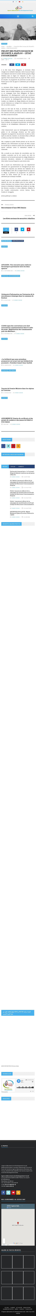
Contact (21, 1309)
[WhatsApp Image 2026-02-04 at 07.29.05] (26, 716)
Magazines (6, 1120)
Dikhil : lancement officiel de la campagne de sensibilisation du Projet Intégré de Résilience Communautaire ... (22, 503)
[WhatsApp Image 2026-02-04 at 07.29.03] (26, 741)
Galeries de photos (8, 1309)
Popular (13, 466)
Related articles (6, 241)
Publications (26, 1307)
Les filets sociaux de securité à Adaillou (19, 218)
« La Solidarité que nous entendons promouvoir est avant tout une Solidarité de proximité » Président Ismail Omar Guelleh (17, 361)
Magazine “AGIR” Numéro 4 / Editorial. (15, 1124)
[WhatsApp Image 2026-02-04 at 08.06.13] (10, 792)
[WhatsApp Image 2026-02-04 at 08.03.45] (10, 716)
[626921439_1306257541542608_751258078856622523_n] (10, 845)
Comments (21, 466)
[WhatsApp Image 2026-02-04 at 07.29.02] (26, 728)
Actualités (4, 43)
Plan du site (29, 1309)
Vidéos (16, 1309)
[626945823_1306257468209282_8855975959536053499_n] (26, 845)
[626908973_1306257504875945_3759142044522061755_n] (26, 832)
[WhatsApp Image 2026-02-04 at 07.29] (26, 754)
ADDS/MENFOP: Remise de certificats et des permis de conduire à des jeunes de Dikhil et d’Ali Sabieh (17, 420)
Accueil (7, 1307)
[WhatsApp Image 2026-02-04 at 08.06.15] (10, 805)
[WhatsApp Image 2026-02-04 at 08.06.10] (10, 779)
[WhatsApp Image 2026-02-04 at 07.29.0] (10, 767)
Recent (5, 466)
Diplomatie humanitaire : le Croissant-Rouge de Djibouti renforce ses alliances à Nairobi (22, 473)
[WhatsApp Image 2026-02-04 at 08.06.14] (26, 792)
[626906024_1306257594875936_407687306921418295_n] (10, 832)
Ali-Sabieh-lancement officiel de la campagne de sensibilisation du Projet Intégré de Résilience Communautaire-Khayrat (22, 483)
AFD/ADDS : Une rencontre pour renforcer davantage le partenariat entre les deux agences (16, 266)
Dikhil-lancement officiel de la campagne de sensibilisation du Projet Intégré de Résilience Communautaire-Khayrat (22, 493)
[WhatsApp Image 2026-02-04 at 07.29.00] (10, 728)
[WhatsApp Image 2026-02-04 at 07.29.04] (10, 741)
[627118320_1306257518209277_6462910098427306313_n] (26, 857)
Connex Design (7, 58)
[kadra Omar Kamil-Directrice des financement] (26, 638)
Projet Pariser (12, 370)
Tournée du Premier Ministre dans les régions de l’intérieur (17, 389)
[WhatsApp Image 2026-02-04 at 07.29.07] (26, 767)
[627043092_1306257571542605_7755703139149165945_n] (10, 857)
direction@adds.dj (10, 1184)
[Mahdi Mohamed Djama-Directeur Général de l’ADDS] (26, 625)
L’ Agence (12, 1307)
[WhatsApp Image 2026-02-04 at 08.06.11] (26, 779)
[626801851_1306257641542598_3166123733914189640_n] (10, 819)
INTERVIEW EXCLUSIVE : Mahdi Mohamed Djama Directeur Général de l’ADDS (22, 513)
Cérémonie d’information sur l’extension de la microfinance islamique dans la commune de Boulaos (17, 296)
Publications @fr (13, 1120)
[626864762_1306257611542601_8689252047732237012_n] (26, 819)
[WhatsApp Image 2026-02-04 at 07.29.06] (10, 754)
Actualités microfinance (14, 275)
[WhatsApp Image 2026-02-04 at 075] (26, 805)
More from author (18, 241)
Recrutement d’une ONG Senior (13, 208)
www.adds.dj (10, 1186)
